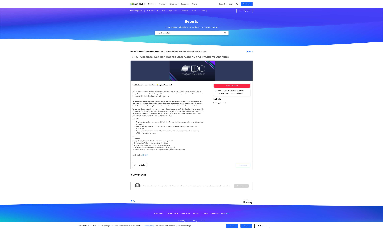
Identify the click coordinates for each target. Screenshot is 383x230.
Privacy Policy (149, 226)
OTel (163, 11)
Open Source (173, 11)
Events (156, 51)
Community (203, 11)
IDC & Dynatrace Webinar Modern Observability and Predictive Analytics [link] (184, 51)
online (216, 103)
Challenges (184, 11)
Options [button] (248, 51)
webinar (222, 103)
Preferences (262, 226)
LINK (146, 155)
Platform (150, 11)
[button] (232, 226)
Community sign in (245, 11)
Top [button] (134, 201)
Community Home (136, 11)
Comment (241, 186)
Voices (194, 11)
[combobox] (191, 33)
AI (157, 11)
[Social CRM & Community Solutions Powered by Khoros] (247, 201)
